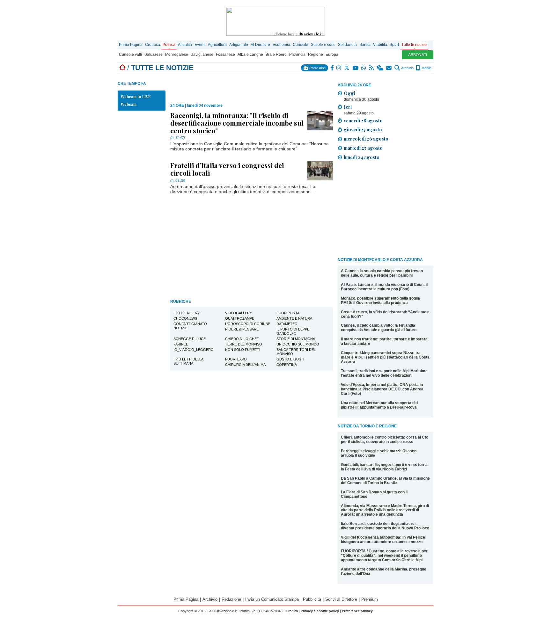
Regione (315, 54)
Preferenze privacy (357, 611)
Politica (169, 44)
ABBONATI (417, 55)
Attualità (185, 44)
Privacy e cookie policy (320, 611)
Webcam (128, 104)
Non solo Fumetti (242, 350)
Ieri (348, 107)
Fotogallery (186, 313)
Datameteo (287, 324)
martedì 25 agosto (363, 148)
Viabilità (380, 44)
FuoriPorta (287, 313)
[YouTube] (355, 68)
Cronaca (152, 44)
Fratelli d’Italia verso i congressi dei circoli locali (227, 169)
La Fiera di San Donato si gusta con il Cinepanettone (374, 494)
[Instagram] (339, 68)
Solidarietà (347, 44)
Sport (394, 44)
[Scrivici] (389, 68)
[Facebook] (332, 68)
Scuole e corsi (323, 44)
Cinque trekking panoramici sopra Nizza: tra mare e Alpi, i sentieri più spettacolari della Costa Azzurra (385, 357)
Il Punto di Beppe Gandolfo (292, 331)
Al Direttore (260, 44)
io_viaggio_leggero (193, 350)
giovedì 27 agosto (363, 129)
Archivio (407, 68)
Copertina (286, 365)
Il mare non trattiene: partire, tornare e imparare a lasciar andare (384, 341)
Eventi (200, 44)
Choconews (185, 318)
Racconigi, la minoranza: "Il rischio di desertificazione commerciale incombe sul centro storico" (237, 123)
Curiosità (300, 44)
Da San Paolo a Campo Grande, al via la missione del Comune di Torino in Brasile (385, 480)
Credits (292, 611)
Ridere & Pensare (242, 329)
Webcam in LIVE (136, 96)
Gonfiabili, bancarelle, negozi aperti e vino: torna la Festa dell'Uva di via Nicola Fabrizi (384, 466)
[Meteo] (380, 68)
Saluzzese (153, 54)
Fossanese (225, 54)
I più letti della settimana (188, 361)
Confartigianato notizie (190, 326)
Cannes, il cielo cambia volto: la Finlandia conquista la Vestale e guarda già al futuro (378, 327)
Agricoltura (217, 44)
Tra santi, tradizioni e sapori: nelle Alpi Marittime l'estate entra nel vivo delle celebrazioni (384, 373)
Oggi (349, 93)
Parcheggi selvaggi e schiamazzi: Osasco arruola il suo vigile (378, 453)
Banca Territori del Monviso (296, 352)
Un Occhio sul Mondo (297, 344)
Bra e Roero (276, 54)
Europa (332, 54)
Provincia (297, 54)
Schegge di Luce (189, 339)
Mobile (426, 68)
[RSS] (371, 68)
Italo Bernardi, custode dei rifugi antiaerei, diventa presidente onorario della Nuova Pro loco (385, 525)
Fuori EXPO (236, 359)
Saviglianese (202, 54)
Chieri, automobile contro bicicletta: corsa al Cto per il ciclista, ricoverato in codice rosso (384, 439)
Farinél (180, 344)
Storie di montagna (295, 339)
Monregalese (176, 54)
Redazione (231, 599)
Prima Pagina (131, 44)
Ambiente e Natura (294, 318)
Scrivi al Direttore (341, 599)
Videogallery (238, 313)
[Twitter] (347, 68)
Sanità (365, 44)
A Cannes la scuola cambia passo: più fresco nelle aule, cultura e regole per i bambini (382, 273)
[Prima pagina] (122, 68)
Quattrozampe (239, 318)
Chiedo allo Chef (242, 339)
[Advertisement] (385, 210)
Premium (369, 599)
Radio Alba (317, 68)
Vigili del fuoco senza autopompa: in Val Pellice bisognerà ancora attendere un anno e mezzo (383, 539)
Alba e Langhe (250, 54)
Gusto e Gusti (290, 359)
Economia (281, 44)
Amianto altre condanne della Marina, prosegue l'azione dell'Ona (383, 571)
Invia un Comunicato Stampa (272, 599)
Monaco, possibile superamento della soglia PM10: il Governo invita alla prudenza (380, 300)
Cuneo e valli (130, 54)
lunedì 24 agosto (361, 157)
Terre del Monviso (243, 344)
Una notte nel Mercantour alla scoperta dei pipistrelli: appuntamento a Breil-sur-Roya (379, 405)
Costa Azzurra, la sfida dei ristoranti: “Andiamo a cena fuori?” (385, 314)
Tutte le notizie (414, 44)
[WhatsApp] (364, 68)
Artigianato (238, 44)
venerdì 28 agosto (363, 120)
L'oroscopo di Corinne (247, 324)
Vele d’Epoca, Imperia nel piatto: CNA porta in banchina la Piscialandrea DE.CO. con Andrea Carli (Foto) (382, 389)
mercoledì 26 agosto (366, 138)
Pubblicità (312, 599)
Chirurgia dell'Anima (245, 365)
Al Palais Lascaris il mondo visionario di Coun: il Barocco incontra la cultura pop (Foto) (384, 286)
